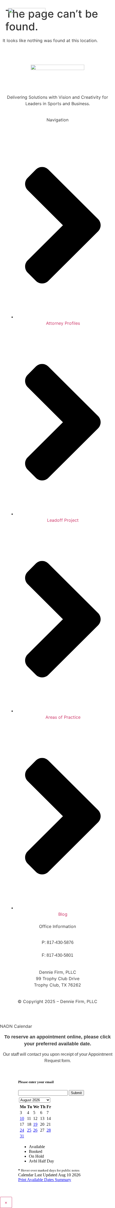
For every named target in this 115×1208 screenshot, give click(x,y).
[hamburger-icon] (104, 17)
